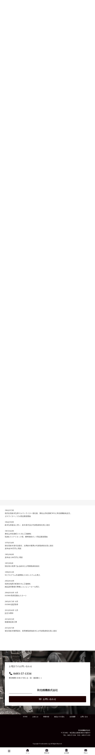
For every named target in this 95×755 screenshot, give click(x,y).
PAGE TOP (91, 743)
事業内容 (46, 717)
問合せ (86, 753)
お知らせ (35, 717)
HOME (25, 717)
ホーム (27, 753)
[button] (47, 699)
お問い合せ (84, 717)
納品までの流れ (59, 717)
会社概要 (72, 717)
